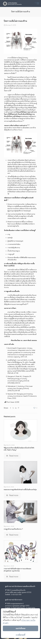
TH (38, 3)
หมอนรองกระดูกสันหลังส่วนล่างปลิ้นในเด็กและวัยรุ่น (20, 489)
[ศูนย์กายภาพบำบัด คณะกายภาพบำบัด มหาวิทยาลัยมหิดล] (12, 3)
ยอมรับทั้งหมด (20, 628)
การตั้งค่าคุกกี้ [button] (20, 635)
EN (36, 3)
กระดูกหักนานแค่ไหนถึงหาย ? (13, 529)
